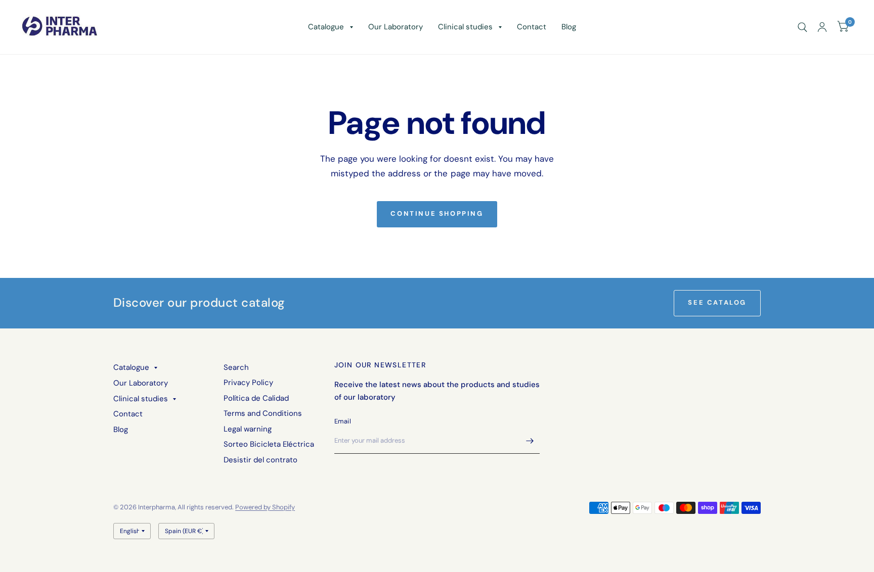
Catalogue (326, 27)
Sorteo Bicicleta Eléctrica (269, 444)
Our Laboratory (395, 27)
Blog (568, 27)
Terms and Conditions (263, 413)
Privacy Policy (248, 382)
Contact (531, 27)
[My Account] (822, 27)
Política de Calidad (256, 398)
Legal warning (248, 429)
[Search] (802, 27)
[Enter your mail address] (529, 440)
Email (342, 421)
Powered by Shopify (265, 507)
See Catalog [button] (717, 302)
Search (236, 367)
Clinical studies (465, 27)
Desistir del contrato (260, 460)
